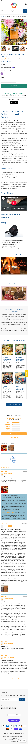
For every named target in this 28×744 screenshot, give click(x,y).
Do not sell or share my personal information (13, 736)
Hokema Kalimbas (6, 61)
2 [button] (12, 678)
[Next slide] (26, 48)
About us (6, 733)
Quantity (3, 77)
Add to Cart (14, 103)
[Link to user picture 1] (4, 489)
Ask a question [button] (14, 437)
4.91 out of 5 (18, 418)
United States (13, 714)
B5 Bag (3, 223)
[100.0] (13, 459)
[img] (4, 471)
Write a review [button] (14, 434)
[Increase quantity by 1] (14, 81)
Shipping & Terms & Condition (16, 733)
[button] (3, 48)
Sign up (22, 699)
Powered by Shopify (14, 741)
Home (2, 16)
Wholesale (13, 735)
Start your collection (14, 404)
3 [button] (14, 678)
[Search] (25, 11)
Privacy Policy (14, 738)
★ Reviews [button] (26, 373)
